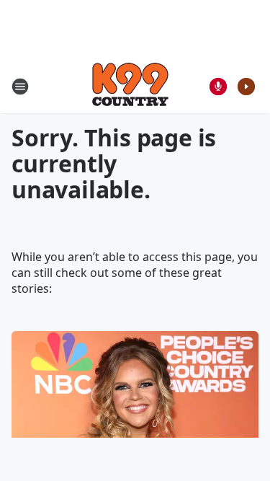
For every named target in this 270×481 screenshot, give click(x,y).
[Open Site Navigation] (20, 86)
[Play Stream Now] (246, 86)
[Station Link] (130, 86)
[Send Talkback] (218, 86)
